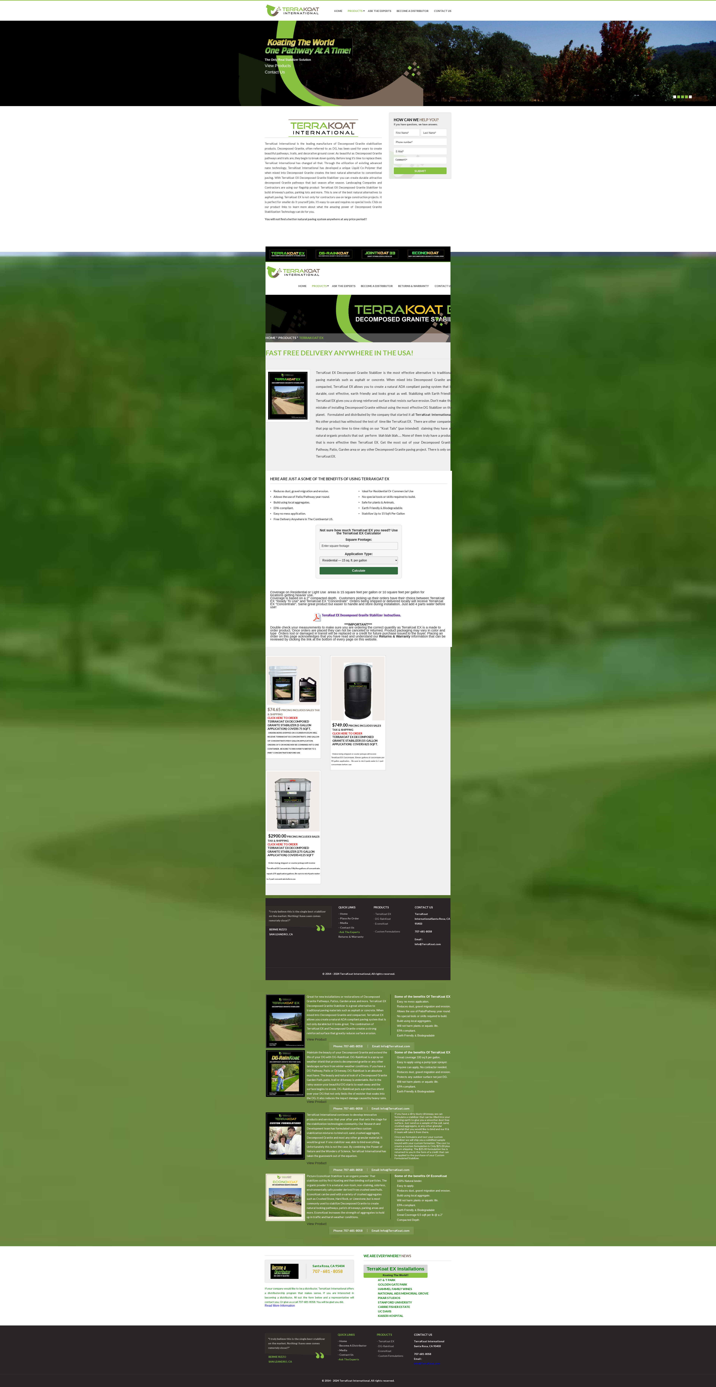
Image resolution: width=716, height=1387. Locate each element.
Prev (282, 62)
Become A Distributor (412, 10)
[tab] (288, 254)
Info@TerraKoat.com (395, 1046)
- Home (343, 913)
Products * (288, 338)
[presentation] (288, 254)
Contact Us (442, 10)
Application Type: (359, 553)
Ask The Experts (379, 10)
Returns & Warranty (413, 286)
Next (710, 62)
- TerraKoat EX (382, 913)
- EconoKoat (381, 923)
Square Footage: (359, 539)
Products (355, 10)
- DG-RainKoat (382, 918)
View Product (316, 1039)
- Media (343, 922)
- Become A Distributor (352, 1345)
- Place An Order (348, 918)
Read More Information (280, 1305)
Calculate (358, 570)
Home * (271, 338)
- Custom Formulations (387, 931)
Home (338, 10)
